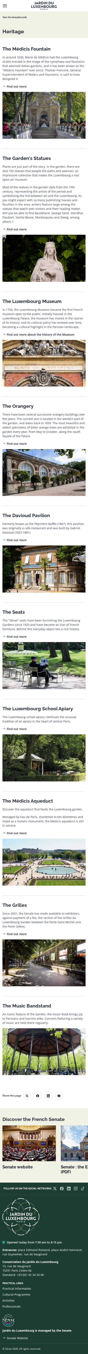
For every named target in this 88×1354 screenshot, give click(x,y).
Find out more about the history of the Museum (40, 334)
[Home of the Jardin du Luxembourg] (44, 6)
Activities (8, 1300)
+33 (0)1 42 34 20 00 (30, 1275)
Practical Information (16, 1288)
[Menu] (5, 6)
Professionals (11, 1306)
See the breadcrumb (15, 17)
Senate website (17, 1167)
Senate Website (17, 1338)
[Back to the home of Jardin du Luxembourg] (20, 1216)
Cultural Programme (16, 1294)
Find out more (17, 86)
